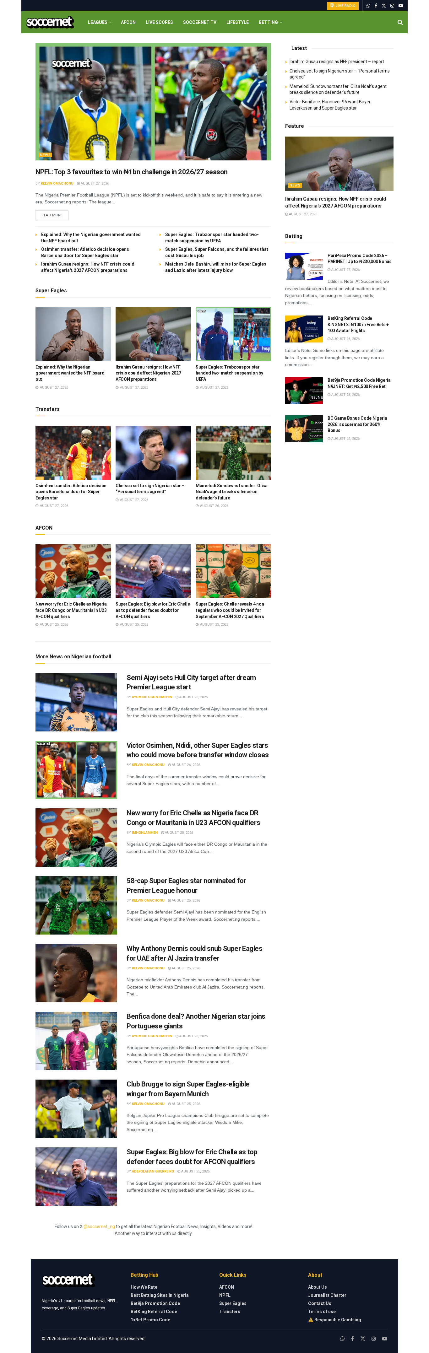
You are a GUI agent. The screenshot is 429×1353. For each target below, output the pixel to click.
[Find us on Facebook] (376, 6)
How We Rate (144, 1287)
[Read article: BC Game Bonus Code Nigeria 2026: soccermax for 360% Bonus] (304, 428)
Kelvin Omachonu (57, 183)
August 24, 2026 (345, 439)
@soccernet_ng (99, 1226)
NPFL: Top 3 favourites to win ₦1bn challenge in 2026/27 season (131, 172)
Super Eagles (233, 1303)
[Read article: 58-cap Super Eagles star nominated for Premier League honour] (76, 905)
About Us (317, 1287)
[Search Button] (400, 22)
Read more (54, 215)
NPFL (225, 1295)
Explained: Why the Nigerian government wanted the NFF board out (69, 373)
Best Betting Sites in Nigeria (160, 1295)
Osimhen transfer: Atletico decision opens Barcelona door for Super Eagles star (70, 491)
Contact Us (319, 1303)
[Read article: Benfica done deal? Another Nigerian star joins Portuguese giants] (76, 1041)
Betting (268, 22)
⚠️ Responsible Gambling (334, 1319)
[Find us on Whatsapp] (368, 6)
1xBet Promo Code (150, 1319)
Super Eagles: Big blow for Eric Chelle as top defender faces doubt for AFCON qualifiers (153, 610)
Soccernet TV (199, 22)
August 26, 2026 (193, 697)
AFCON (128, 22)
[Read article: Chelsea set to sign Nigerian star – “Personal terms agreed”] (153, 453)
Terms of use (322, 1311)
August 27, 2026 (94, 183)
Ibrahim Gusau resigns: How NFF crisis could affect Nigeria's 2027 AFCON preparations (148, 373)
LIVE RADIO (345, 6)
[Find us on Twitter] (384, 6)
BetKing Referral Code (154, 1311)
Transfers (229, 1311)
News (45, 155)
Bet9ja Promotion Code (155, 1303)
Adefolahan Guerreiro (153, 1171)
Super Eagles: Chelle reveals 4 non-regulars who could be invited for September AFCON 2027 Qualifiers (231, 610)
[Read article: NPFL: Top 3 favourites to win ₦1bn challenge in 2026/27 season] (153, 101)
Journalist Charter (327, 1295)
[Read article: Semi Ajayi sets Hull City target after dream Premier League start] (76, 702)
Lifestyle (237, 22)
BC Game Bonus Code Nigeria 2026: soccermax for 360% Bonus (357, 424)
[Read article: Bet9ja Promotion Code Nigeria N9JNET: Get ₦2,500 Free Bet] (304, 390)
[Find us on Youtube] (401, 6)
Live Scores (159, 22)
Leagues (97, 22)
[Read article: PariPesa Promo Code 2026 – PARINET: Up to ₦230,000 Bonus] (304, 266)
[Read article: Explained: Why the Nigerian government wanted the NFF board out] (73, 334)
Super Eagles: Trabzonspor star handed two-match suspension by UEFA (229, 373)
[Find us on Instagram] (392, 6)
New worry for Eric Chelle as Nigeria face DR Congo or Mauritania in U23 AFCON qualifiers (71, 610)
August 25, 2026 (178, 833)
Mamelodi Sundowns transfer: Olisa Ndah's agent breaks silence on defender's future (232, 491)
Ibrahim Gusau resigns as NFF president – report (337, 61)
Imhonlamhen (145, 833)
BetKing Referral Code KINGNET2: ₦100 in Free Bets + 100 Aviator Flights (358, 324)
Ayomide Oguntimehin (152, 697)
